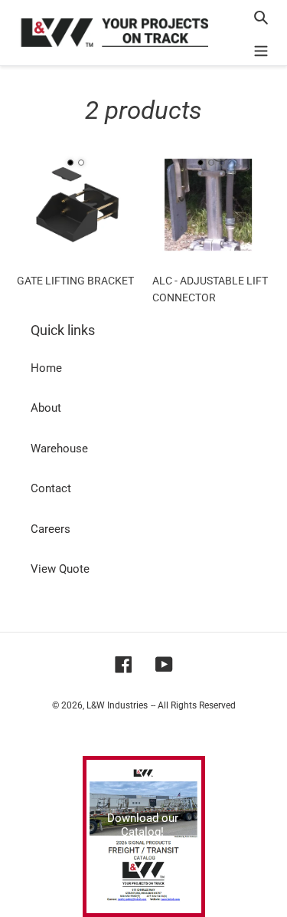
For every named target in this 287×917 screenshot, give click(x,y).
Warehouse (59, 448)
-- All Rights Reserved (193, 705)
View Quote (60, 569)
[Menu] (261, 49)
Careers (50, 529)
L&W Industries (117, 705)
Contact (51, 488)
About (46, 408)
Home (46, 368)
